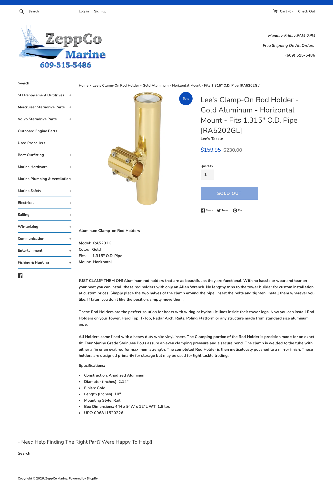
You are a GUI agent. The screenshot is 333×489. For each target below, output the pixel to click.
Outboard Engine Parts (37, 131)
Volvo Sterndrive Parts (44, 119)
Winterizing (44, 226)
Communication (44, 238)
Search (23, 83)
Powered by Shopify (83, 478)
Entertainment (44, 250)
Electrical (44, 202)
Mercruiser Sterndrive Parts (44, 107)
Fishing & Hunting (44, 262)
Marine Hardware (44, 166)
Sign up (100, 11)
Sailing (44, 214)
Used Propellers (31, 142)
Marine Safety (44, 190)
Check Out (306, 11)
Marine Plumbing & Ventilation (44, 178)
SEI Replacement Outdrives (44, 95)
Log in (84, 11)
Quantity (207, 166)
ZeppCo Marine (56, 478)
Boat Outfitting (44, 154)
